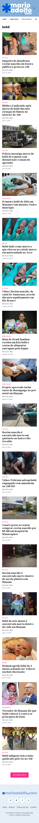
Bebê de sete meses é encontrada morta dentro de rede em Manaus (17, 624)
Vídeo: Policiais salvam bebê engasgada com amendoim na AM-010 (19, 483)
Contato (33, 807)
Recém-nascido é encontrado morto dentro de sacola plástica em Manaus (18, 577)
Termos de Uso (23, 807)
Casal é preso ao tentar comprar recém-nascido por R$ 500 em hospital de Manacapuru (19, 530)
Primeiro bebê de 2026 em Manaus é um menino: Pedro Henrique (19, 204)
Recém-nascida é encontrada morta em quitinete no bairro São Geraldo (16, 437)
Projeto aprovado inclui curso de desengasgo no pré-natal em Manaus (19, 390)
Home (4, 19)
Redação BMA (7, 70)
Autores (12, 807)
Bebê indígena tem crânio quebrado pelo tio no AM (17, 757)
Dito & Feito (27, 19)
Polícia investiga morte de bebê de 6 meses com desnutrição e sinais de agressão (18, 158)
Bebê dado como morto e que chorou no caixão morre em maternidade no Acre (19, 249)
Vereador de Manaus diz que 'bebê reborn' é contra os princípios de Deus (19, 713)
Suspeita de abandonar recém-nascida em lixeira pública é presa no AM (17, 64)
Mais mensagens (19, 775)
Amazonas (14, 19)
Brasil (4, 243)
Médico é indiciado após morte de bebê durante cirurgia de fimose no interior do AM (16, 110)
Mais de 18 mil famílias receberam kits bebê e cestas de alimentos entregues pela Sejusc (16, 344)
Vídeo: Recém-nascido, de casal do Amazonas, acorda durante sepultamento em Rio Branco (18, 296)
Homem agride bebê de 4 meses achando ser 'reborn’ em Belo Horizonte (18, 669)
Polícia (5, 57)
